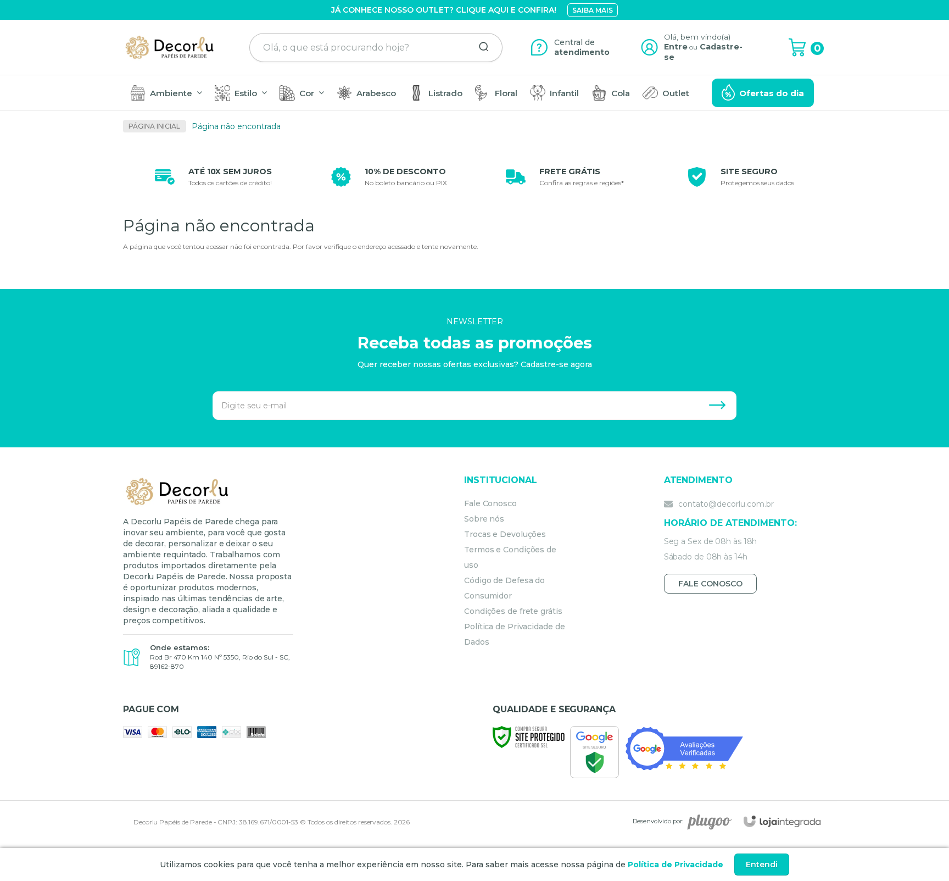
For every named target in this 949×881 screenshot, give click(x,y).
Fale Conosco (490, 503)
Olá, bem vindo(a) (697, 36)
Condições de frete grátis (513, 611)
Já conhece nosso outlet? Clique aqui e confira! (443, 10)
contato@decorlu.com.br (725, 504)
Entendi (762, 864)
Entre (676, 47)
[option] (211, 177)
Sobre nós (484, 519)
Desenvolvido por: (658, 821)
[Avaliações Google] (684, 748)
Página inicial (154, 126)
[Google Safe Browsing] (594, 751)
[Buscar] (480, 47)
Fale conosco (710, 584)
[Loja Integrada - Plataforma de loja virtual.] (782, 821)
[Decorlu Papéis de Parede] (170, 47)
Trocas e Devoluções (505, 534)
